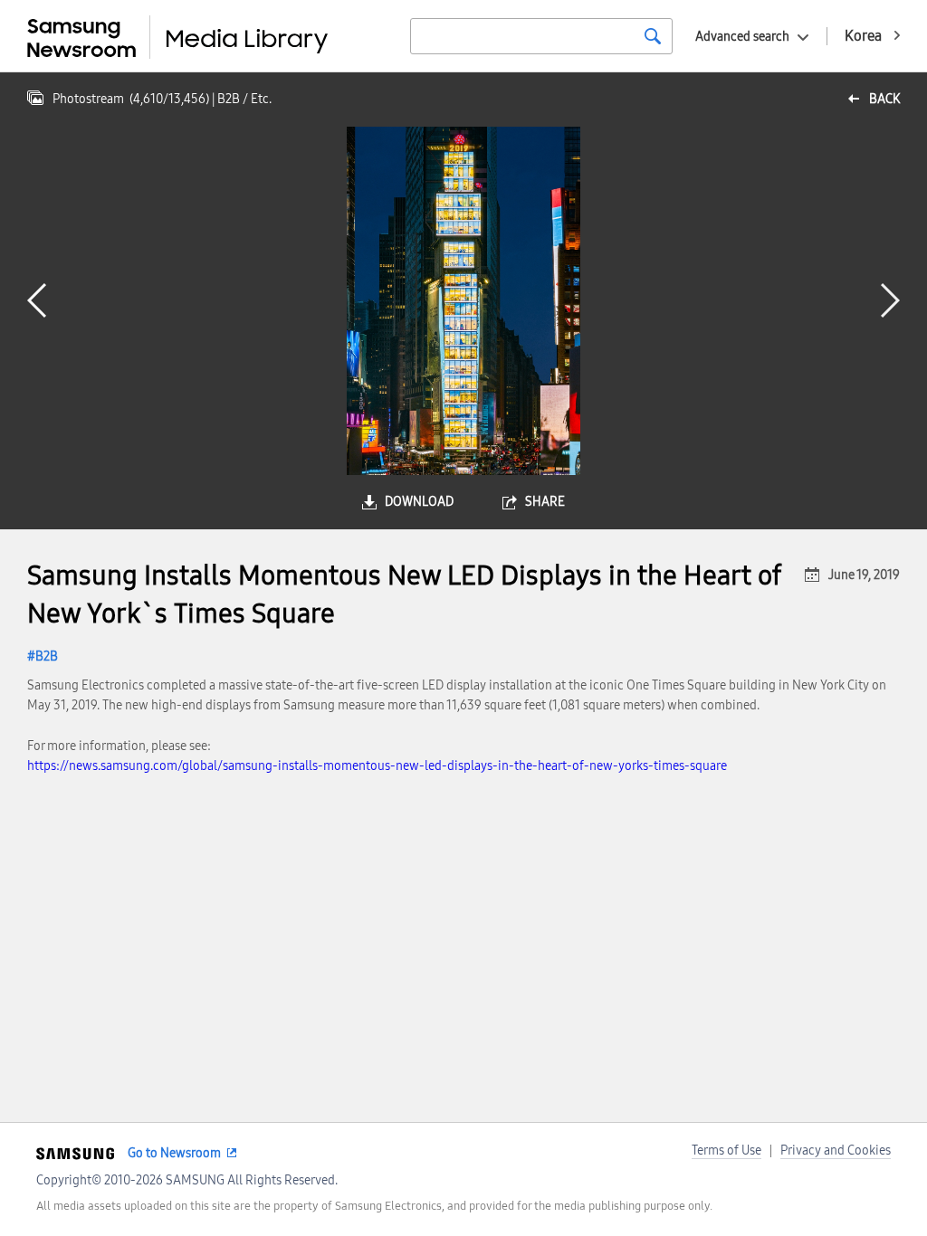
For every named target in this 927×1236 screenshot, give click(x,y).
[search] (653, 36)
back (884, 99)
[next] (890, 300)
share (545, 501)
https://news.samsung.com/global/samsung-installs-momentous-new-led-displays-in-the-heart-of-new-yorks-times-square (377, 766)
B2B (46, 656)
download (419, 501)
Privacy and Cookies (835, 1150)
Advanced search (742, 36)
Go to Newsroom (174, 1153)
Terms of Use (726, 1150)
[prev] (36, 300)
